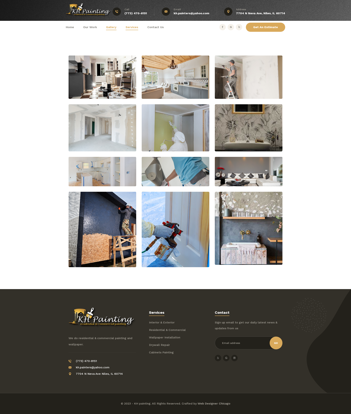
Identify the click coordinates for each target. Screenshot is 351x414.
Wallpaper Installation (164, 337)
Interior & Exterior (162, 322)
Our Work (90, 27)
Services (132, 27)
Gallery (111, 27)
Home (70, 27)
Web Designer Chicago (214, 403)
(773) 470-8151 (135, 13)
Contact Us (155, 27)
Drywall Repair (159, 345)
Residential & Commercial (167, 330)
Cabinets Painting (161, 352)
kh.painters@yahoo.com (191, 13)
